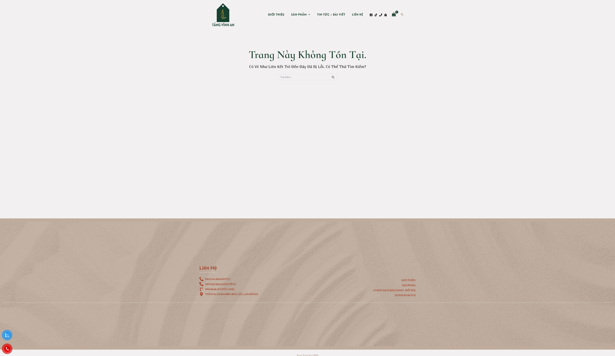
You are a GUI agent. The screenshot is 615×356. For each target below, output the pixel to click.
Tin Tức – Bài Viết (331, 14)
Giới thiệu (276, 14)
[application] (308, 14)
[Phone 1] (380, 14)
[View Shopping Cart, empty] (394, 14)
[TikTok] (375, 14)
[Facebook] (371, 14)
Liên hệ (357, 14)
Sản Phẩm (299, 14)
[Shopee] (385, 14)
